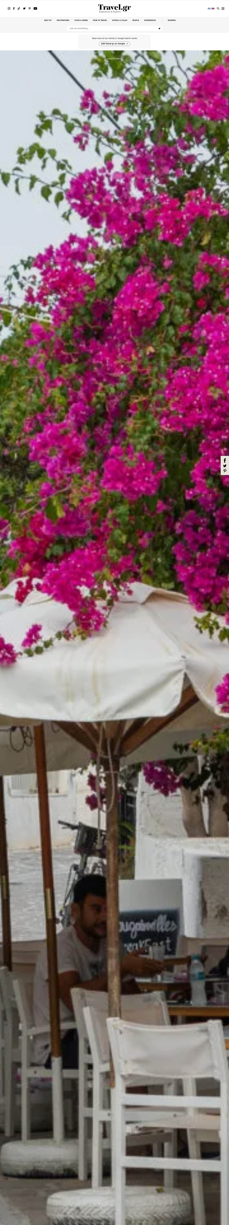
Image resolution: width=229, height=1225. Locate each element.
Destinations (63, 20)
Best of (48, 20)
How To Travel (100, 20)
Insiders (172, 20)
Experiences (150, 20)
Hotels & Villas (119, 20)
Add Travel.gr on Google (113, 44)
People (136, 20)
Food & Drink (81, 20)
